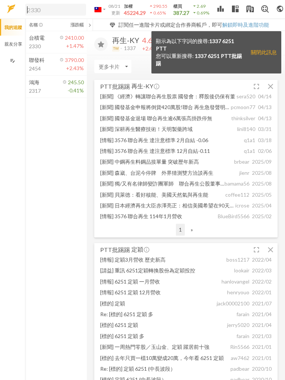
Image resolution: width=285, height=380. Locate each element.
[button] (54, 9)
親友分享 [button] (13, 44)
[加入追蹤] (101, 44)
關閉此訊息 (264, 52)
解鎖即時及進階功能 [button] (245, 25)
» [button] (192, 229)
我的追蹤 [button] (13, 27)
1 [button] (180, 229)
